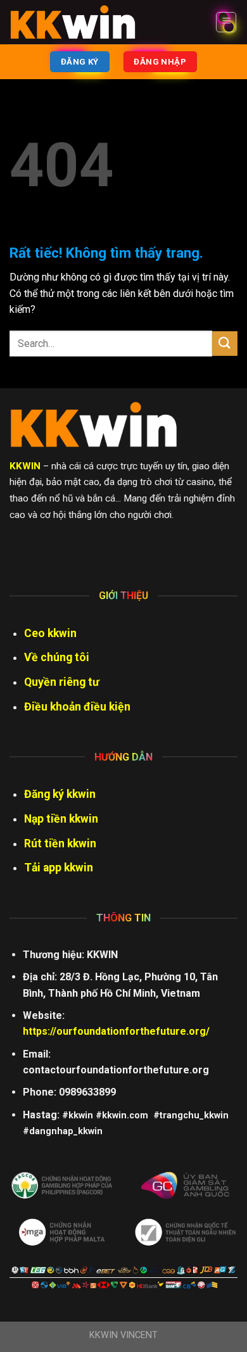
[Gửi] (225, 343)
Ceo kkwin (50, 633)
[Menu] (226, 22)
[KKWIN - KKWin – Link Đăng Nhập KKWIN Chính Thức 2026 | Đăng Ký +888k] (73, 22)
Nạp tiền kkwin (61, 818)
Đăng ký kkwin (60, 794)
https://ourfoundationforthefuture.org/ (116, 1031)
